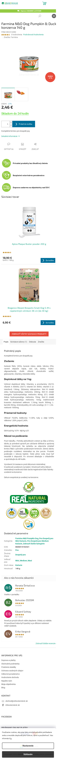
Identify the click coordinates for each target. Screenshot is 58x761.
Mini (17, 561)
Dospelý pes (20, 555)
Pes (17, 550)
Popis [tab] (6, 342)
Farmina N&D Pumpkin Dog (26, 538)
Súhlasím (28, 754)
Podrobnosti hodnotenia (33, 34)
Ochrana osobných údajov (12, 671)
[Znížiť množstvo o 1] (11, 125)
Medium (23, 561)
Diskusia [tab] (32, 342)
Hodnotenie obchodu (10, 677)
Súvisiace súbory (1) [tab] (18, 342)
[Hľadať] (39, 16)
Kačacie (18, 565)
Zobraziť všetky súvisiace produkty (29, 334)
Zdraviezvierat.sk (12, 705)
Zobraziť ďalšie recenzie (45, 643)
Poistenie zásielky (8, 667)
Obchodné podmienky (10, 664)
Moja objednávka (8, 684)
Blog (3, 687)
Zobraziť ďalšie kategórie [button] (34, 544)
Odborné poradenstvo (10, 674)
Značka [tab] (41, 342)
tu (11, 738)
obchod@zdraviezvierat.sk (16, 701)
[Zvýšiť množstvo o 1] (11, 122)
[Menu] (54, 16)
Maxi (30, 561)
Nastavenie (28, 745)
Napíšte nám (6, 681)
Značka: (11, 37)
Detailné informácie (9, 136)
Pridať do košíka (25, 124)
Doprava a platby (8, 660)
